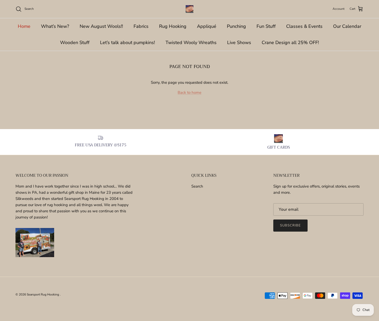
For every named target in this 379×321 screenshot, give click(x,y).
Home (24, 26)
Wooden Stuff (74, 42)
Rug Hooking (172, 26)
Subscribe (290, 225)
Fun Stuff (266, 26)
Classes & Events (304, 26)
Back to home (189, 92)
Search (197, 186)
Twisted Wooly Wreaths (191, 42)
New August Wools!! (101, 26)
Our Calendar (347, 26)
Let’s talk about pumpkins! (127, 42)
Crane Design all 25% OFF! (290, 42)
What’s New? (55, 26)
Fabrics (141, 26)
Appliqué (206, 26)
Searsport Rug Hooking (43, 294)
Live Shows (239, 42)
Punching (236, 26)
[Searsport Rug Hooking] (189, 9)
